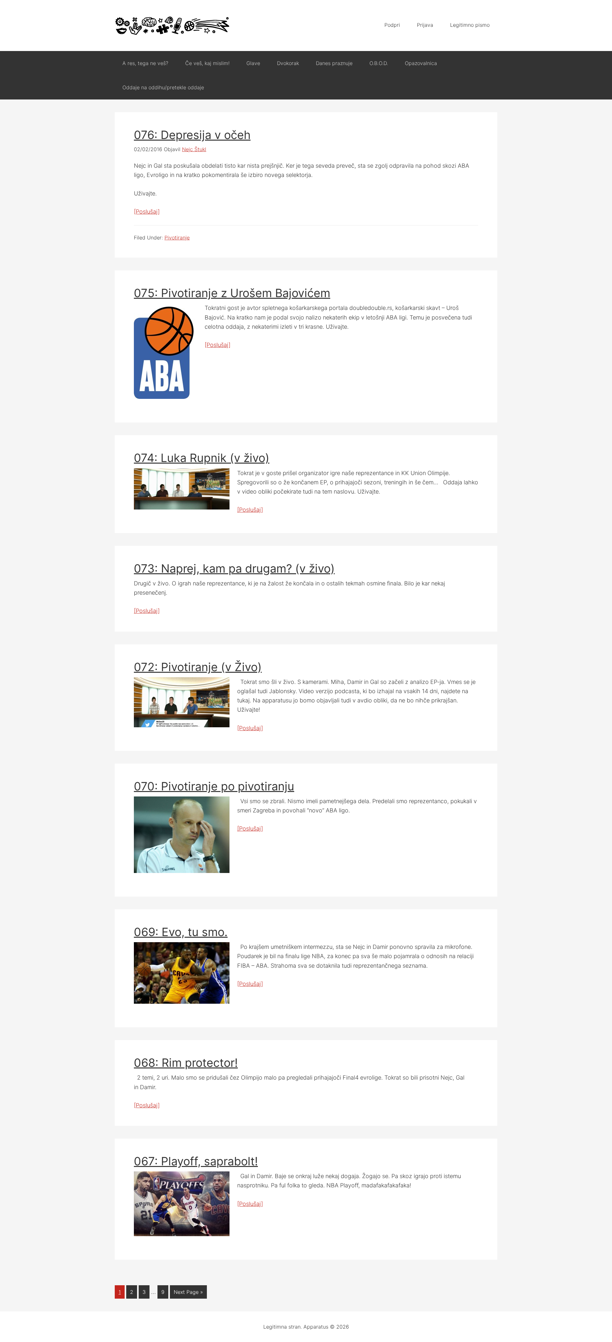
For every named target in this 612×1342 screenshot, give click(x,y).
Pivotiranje (177, 237)
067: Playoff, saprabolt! (196, 1161)
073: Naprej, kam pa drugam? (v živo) (234, 568)
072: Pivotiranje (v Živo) (198, 667)
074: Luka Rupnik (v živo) (201, 458)
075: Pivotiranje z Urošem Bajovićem (232, 293)
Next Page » (188, 1292)
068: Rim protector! (186, 1063)
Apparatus (172, 25)
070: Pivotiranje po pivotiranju (214, 786)
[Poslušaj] (147, 211)
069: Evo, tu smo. (181, 932)
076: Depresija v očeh (192, 135)
